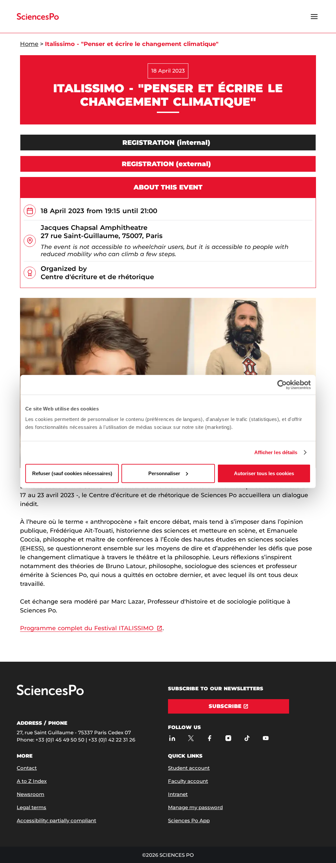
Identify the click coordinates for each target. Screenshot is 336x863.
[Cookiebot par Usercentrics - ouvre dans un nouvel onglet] (282, 385)
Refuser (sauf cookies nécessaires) (72, 473)
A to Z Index (32, 781)
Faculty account (188, 781)
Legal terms (31, 807)
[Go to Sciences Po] (50, 694)
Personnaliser (164, 473)
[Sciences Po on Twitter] (191, 738)
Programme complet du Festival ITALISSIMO (87, 628)
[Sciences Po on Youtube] (266, 738)
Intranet (178, 794)
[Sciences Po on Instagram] (228, 738)
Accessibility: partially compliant (56, 820)
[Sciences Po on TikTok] (247, 738)
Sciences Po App (189, 820)
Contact (27, 768)
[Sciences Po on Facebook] (209, 738)
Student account (189, 768)
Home (29, 44)
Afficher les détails (276, 452)
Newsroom (30, 794)
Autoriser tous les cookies (264, 473)
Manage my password (195, 807)
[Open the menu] (314, 16)
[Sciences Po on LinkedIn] (172, 738)
